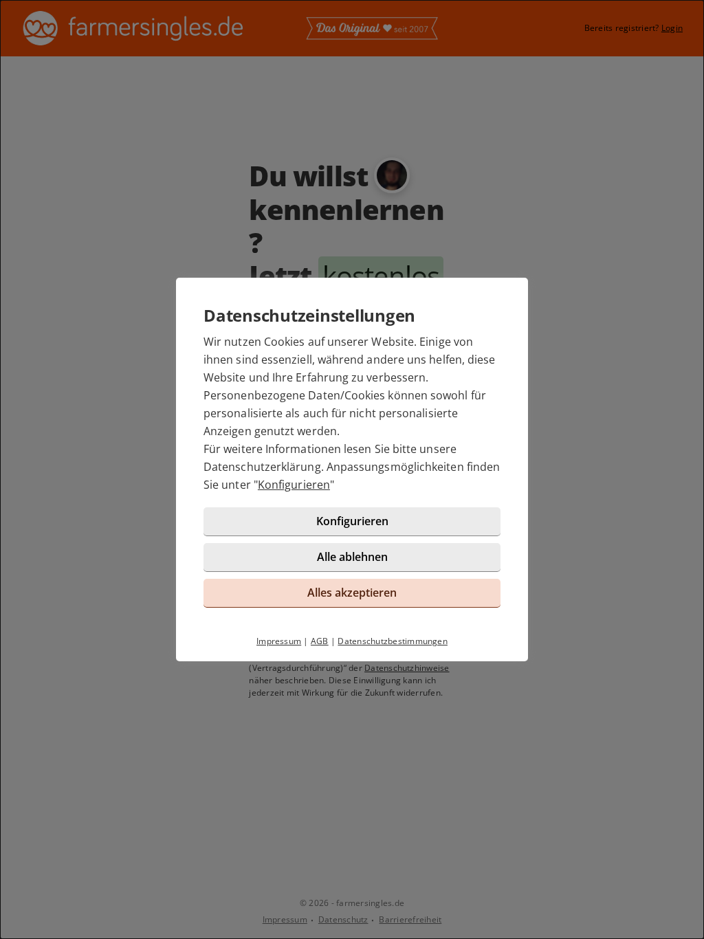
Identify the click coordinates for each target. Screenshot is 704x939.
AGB (320, 641)
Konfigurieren (294, 484)
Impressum (278, 641)
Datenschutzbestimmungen (393, 641)
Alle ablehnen (352, 556)
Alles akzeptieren (352, 592)
